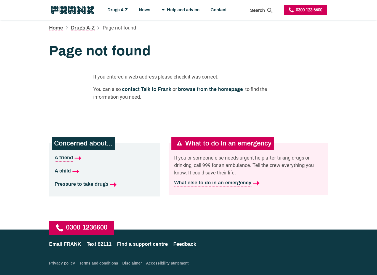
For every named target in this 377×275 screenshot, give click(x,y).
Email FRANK (65, 244)
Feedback (184, 244)
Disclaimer (132, 263)
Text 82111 (99, 244)
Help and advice (183, 9)
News (144, 9)
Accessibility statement (167, 263)
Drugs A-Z (117, 9)
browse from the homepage (210, 89)
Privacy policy (62, 263)
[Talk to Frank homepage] (72, 10)
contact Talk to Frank (146, 89)
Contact (219, 9)
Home (56, 28)
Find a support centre (142, 244)
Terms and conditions (98, 263)
